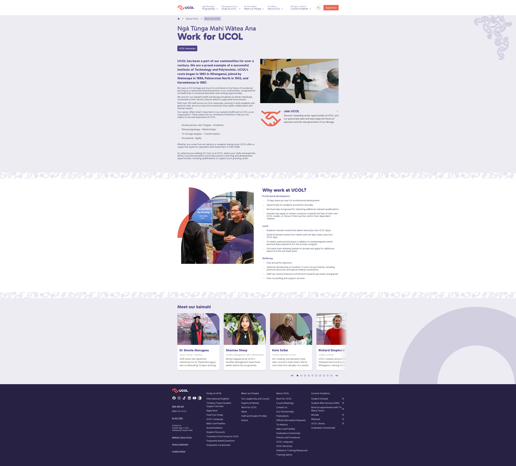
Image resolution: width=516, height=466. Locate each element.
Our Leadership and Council (255, 398)
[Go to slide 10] (331, 375)
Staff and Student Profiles (254, 415)
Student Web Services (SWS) (325, 403)
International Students (217, 398)
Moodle (315, 414)
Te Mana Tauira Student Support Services (218, 405)
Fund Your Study (214, 414)
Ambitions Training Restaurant (292, 450)
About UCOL (192, 18)
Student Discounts (215, 432)
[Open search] (318, 7)
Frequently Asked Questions (220, 440)
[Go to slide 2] (301, 375)
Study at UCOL (214, 393)
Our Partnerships (285, 411)
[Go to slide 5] (312, 375)
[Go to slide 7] (320, 375)
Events (244, 420)
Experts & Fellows (250, 403)
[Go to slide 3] (305, 375)
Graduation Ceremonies (218, 445)
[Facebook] (174, 398)
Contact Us (281, 407)
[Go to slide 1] (297, 375)
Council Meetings (285, 403)
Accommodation (214, 427)
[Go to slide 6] (316, 375)
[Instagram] (179, 398)
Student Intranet (319, 398)
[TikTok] (184, 398)
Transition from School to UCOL (222, 436)
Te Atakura (282, 424)
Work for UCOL (249, 407)
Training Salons (284, 454)
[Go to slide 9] (327, 375)
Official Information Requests (291, 420)
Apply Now (331, 7)
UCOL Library (318, 423)
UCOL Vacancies (187, 48)
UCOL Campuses (214, 419)
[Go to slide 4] (309, 375)
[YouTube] (194, 398)
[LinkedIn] (189, 398)
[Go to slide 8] (324, 375)
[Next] (336, 375)
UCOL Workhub (284, 446)
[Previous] (292, 375)
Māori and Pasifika (215, 423)
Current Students (320, 393)
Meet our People (250, 393)
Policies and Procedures (288, 437)
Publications (282, 415)
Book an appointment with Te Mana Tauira (326, 409)
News (244, 411)
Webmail (315, 419)
